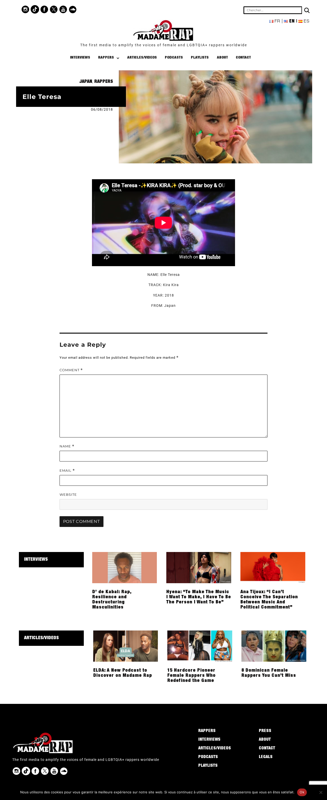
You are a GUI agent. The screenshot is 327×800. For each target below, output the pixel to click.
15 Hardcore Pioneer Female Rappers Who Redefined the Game (191, 675)
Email (67, 470)
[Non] (320, 792)
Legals (266, 757)
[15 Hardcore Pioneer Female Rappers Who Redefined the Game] (199, 646)
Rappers (106, 58)
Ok (302, 792)
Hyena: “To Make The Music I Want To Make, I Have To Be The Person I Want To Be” (198, 597)
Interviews (80, 58)
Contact (243, 58)
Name (67, 446)
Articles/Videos (142, 58)
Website (68, 494)
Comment (71, 370)
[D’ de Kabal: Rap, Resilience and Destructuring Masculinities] (124, 567)
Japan (85, 82)
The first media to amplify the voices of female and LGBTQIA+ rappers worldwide (163, 45)
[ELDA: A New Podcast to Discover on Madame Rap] (125, 646)
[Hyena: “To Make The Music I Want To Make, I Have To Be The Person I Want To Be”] (198, 567)
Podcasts (174, 58)
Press (265, 731)
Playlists (200, 58)
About (222, 58)
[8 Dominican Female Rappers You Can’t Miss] (273, 646)
